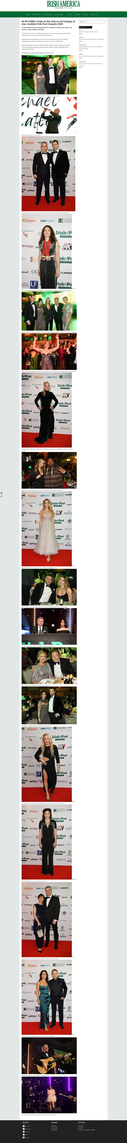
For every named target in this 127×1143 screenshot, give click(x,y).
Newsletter (54, 1130)
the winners (29, 45)
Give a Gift (54, 1128)
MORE (80, 34)
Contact (80, 1128)
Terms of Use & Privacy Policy (86, 1130)
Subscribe (54, 1126)
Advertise (81, 1126)
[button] (100, 14)
